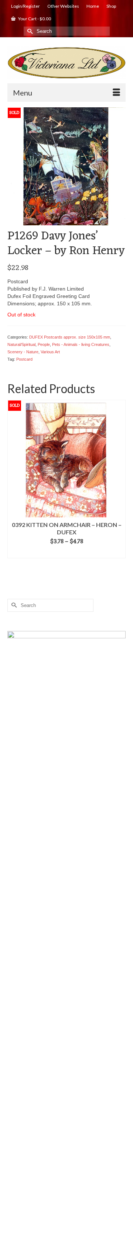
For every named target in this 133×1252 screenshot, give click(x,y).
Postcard (24, 359)
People (44, 344)
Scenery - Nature (22, 352)
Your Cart (34, 18)
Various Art (50, 352)
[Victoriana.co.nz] (66, 62)
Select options (66, 553)
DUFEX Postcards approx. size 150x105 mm (69, 337)
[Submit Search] (29, 31)
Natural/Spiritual (21, 344)
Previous (13, 479)
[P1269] (66, 166)
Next (119, 479)
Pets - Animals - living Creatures (80, 344)
